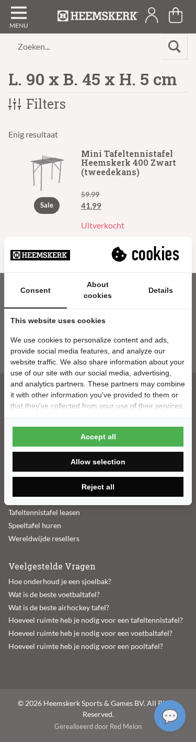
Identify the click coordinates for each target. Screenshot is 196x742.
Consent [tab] (35, 290)
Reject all (98, 487)
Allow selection (98, 462)
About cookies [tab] (98, 290)
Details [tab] (160, 290)
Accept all (98, 436)
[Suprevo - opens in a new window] (146, 254)
